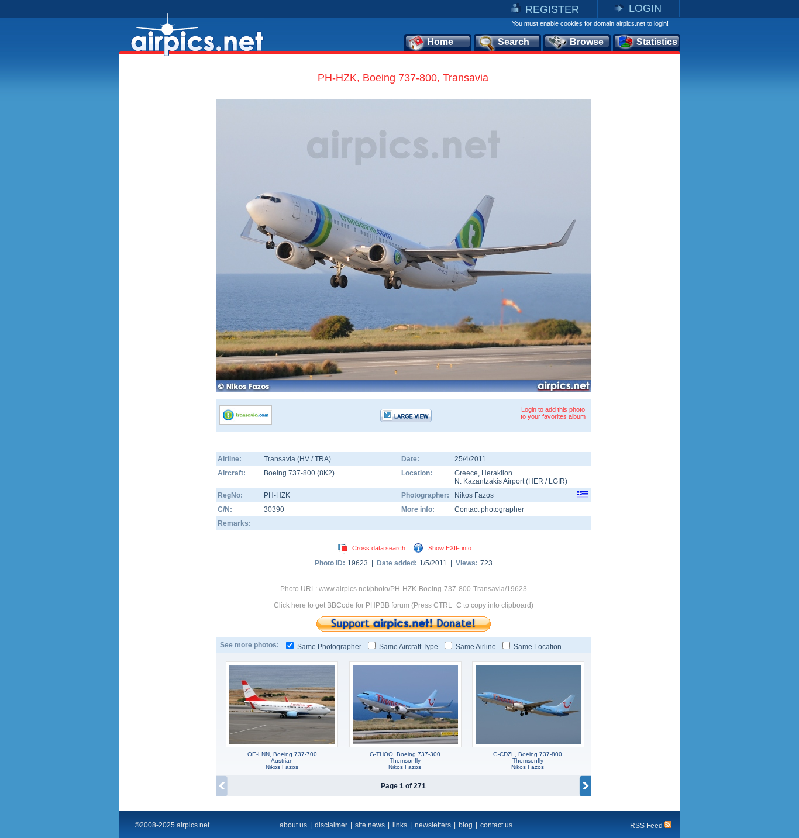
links (399, 825)
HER (535, 481)
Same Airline (476, 647)
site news (370, 825)
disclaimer (331, 825)
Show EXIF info (449, 547)
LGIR (557, 481)
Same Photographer (329, 647)
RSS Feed (647, 826)
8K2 (325, 473)
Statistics (656, 42)
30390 (274, 509)
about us (293, 825)
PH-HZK (277, 495)
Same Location (537, 647)
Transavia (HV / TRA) (297, 459)
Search (513, 42)
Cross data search (378, 547)
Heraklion (496, 473)
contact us (496, 825)
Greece (466, 473)
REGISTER (552, 9)
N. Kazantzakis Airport (489, 481)
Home (440, 42)
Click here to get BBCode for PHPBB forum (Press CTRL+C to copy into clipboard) (403, 605)
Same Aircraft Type (408, 647)
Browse (587, 42)
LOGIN (645, 8)
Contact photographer (489, 509)
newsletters (433, 825)
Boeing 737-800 (290, 473)
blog (466, 825)
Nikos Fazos (474, 495)
